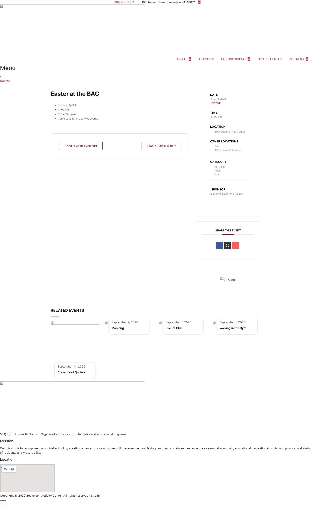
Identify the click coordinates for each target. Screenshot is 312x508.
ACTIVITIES (206, 59)
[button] (0, 76)
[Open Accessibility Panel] (3, 504)
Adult (217, 170)
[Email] (235, 245)
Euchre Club (174, 328)
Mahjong (118, 328)
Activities (219, 166)
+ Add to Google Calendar (80, 145)
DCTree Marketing (113, 495)
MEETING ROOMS (233, 59)
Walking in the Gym (233, 328)
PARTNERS (296, 59)
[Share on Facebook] (219, 245)
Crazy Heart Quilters (72, 372)
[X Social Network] (227, 245)
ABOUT (182, 59)
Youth (217, 174)
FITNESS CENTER (269, 59)
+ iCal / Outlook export (161, 145)
